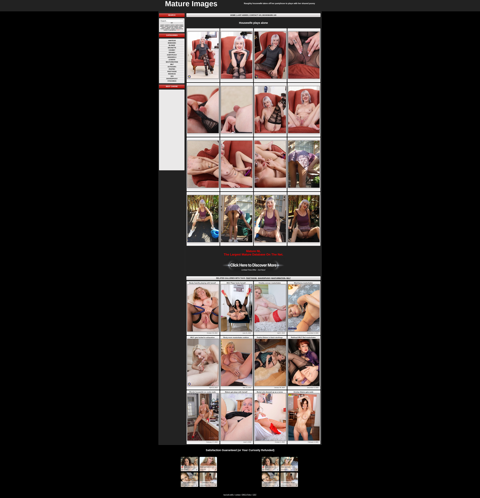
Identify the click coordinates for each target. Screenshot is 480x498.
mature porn (178, 27)
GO (172, 23)
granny (172, 52)
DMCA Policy (247, 495)
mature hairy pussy (177, 28)
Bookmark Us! (269, 15)
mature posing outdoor (171, 26)
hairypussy (172, 55)
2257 (254, 495)
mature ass (170, 27)
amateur (172, 41)
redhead (172, 74)
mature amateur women (167, 25)
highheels (172, 57)
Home (233, 15)
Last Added (242, 15)
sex (172, 76)
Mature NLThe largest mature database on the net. (253, 252)
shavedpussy (172, 79)
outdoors (172, 67)
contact (237, 495)
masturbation (172, 62)
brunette (172, 48)
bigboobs (172, 43)
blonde (172, 45)
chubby (172, 50)
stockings (172, 81)
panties (172, 69)
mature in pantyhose (170, 30)
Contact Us (255, 15)
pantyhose (172, 71)
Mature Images (191, 4)
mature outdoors (165, 28)
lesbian (172, 60)
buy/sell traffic (229, 495)
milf (172, 64)
